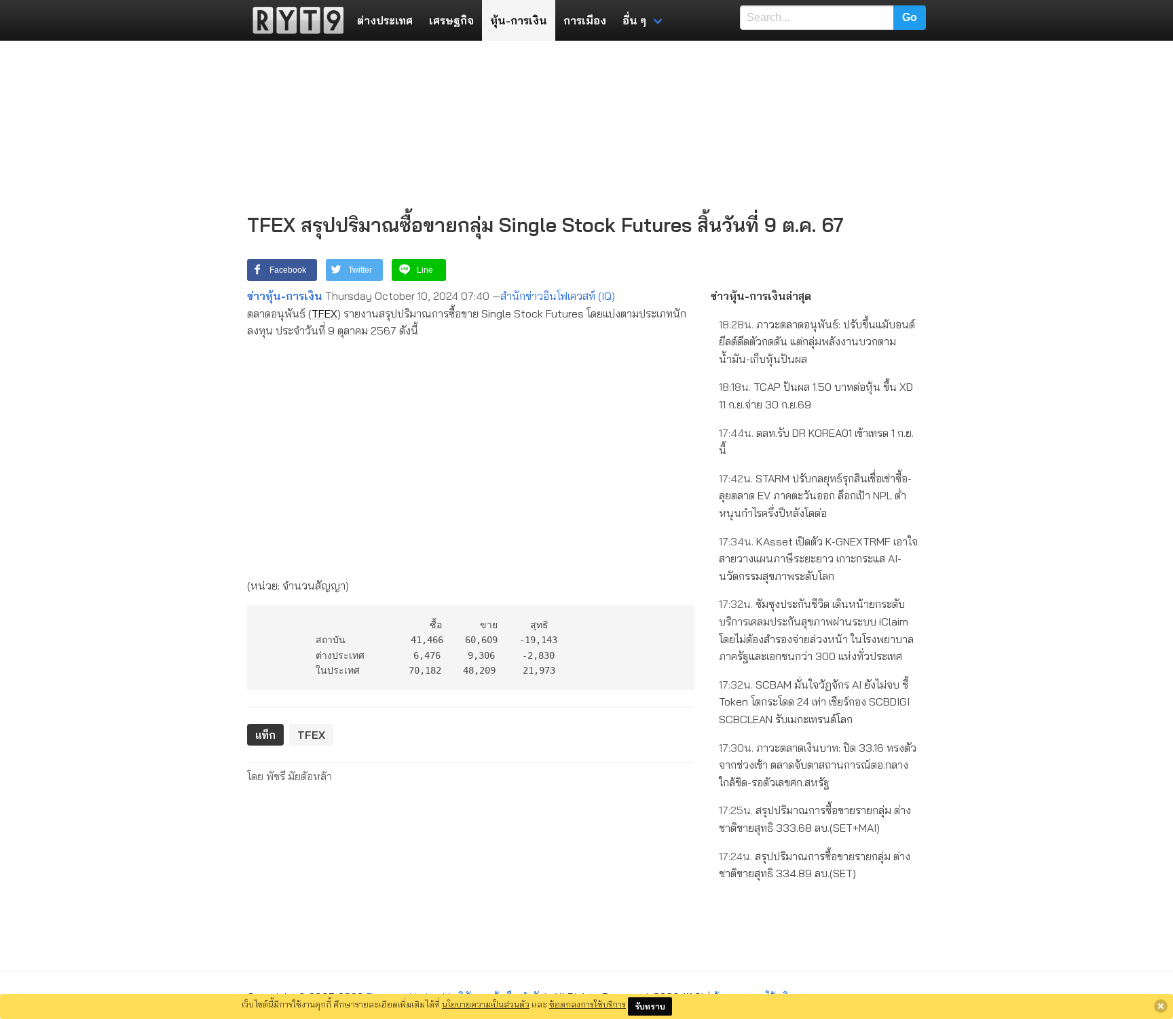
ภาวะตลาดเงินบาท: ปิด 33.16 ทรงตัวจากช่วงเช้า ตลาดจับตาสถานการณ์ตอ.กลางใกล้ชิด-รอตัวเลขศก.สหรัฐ (817, 765)
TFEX (324, 313)
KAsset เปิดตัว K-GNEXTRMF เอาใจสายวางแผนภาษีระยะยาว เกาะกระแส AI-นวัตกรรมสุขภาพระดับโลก (818, 559)
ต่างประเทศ (385, 20)
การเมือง (584, 20)
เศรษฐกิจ (451, 20)
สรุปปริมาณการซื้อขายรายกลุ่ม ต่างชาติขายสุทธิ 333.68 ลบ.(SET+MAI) (815, 818)
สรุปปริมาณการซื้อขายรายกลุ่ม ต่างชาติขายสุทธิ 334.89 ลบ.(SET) (814, 865)
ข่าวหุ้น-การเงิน (284, 296)
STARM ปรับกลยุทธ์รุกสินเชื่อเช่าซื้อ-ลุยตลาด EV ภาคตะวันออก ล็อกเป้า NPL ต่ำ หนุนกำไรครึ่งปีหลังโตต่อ (815, 496)
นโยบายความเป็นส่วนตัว (485, 1004)
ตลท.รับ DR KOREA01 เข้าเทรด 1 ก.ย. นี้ (816, 441)
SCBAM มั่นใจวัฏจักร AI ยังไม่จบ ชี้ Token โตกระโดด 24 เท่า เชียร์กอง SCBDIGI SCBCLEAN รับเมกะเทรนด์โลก (814, 702)
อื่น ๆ (634, 20)
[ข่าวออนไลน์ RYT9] (294, 20)
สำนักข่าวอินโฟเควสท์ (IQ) (557, 296)
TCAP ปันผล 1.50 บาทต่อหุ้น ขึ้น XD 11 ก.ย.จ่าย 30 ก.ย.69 (816, 395)
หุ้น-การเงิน (518, 20)
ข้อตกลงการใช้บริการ (587, 1004)
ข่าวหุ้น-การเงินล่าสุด (761, 296)
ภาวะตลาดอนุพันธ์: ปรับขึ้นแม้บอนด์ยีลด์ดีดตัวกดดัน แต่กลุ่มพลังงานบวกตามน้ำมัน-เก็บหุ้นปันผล (817, 342)
